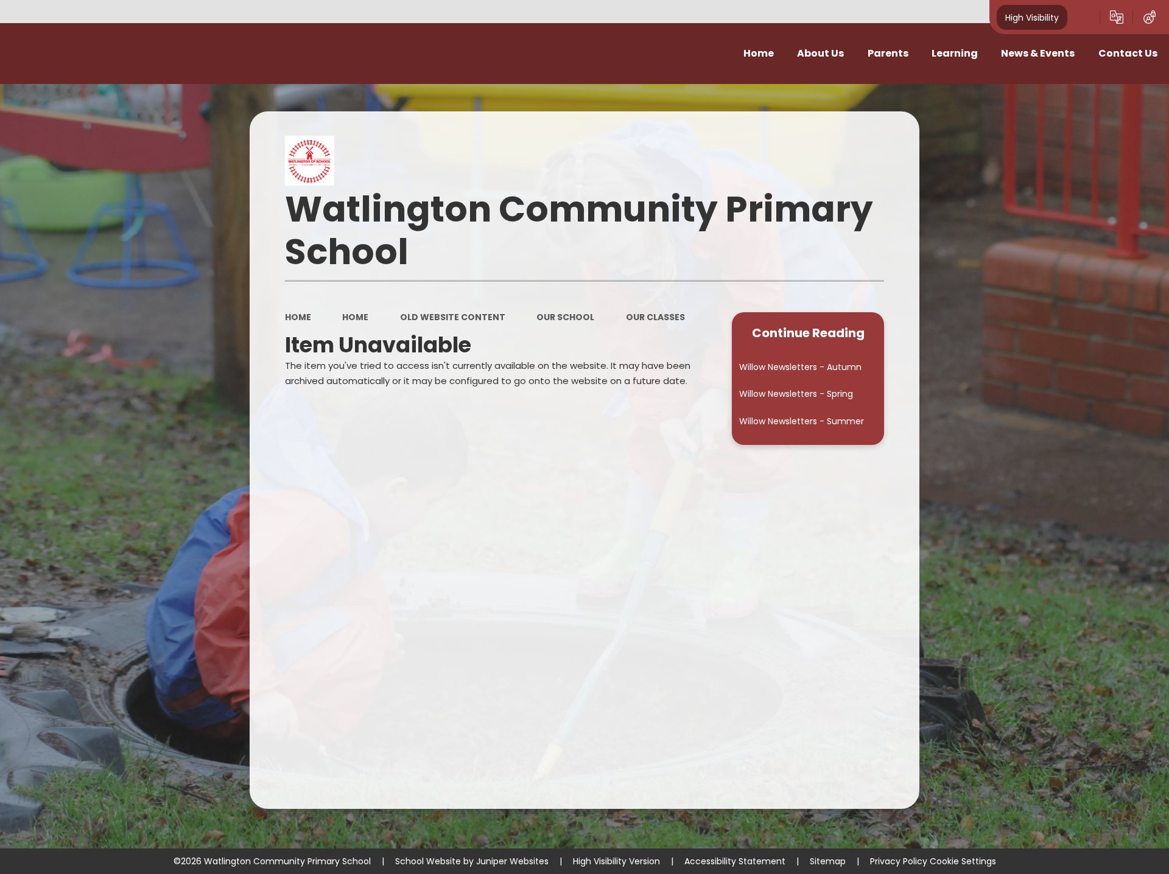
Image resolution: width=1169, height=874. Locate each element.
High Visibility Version (616, 861)
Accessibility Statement (734, 861)
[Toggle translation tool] (1116, 17)
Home (298, 317)
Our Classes (655, 317)
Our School (565, 317)
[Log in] (1149, 17)
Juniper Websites (512, 861)
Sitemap (828, 861)
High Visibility (1032, 17)
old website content (452, 317)
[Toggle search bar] (1083, 17)
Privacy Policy (898, 861)
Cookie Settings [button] (963, 861)
